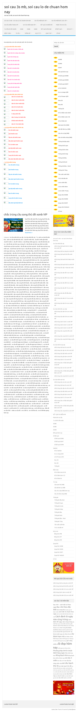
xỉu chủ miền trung (14, 164)
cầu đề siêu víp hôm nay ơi (17, 248)
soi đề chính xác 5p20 (20, 396)
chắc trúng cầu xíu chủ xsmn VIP (63, 382)
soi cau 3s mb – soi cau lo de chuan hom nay (17, 20)
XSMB (21, 29)
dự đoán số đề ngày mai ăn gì (59, 640)
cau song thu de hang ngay (33, 255)
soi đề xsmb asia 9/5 (23, 406)
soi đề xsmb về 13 (14, 408)
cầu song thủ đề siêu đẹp (11, 264)
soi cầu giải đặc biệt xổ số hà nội (29, 378)
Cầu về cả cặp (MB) (63, 133)
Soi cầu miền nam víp (29, 24)
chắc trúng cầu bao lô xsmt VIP (62, 347)
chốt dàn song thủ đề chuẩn (15, 267)
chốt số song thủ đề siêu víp (26, 271)
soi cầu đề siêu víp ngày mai (11, 353)
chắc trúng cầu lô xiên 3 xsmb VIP (63, 324)
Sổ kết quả (58, 29)
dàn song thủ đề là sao (22, 292)
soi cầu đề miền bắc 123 (30, 328)
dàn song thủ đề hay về (36, 287)
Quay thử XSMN (63, 199)
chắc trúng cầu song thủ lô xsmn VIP (64, 410)
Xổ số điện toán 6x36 (64, 112)
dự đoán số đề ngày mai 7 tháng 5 (65, 638)
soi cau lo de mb (20, 383)
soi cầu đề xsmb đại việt (23, 374)
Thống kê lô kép (63, 153)
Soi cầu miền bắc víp (41, 20)
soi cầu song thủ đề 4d (16, 387)
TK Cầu (18, 33)
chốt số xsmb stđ (39, 271)
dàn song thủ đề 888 (9, 280)
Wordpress (72, 709)
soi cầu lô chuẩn (60, 676)
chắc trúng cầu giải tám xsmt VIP (63, 356)
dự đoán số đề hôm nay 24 (34, 305)
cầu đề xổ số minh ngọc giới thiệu (21, 253)
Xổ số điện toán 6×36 (60, 472)
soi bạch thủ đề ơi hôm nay (15, 312)
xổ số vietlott (62, 88)
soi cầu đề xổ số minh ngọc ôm (12, 367)
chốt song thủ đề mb (32, 273)
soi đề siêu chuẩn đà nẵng (11, 403)
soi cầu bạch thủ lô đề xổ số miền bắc (35, 317)
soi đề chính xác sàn (13, 399)
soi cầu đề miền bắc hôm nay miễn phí (16, 330)
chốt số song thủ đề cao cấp (24, 269)
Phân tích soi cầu (61, 24)
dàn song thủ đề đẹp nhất (38, 285)
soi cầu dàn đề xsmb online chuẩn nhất (63, 671)
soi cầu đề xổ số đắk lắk (18, 362)
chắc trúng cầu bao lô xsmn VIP (62, 385)
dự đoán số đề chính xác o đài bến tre (16, 305)
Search (56, 46)
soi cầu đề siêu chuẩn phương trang (25, 351)
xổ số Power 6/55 (63, 96)
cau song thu (21, 255)
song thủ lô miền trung (15, 198)
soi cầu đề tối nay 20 (38, 353)
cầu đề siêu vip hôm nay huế (28, 246)
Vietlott (69, 29)
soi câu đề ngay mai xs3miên (12, 349)
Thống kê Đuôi (62, 162)
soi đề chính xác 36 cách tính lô (24, 394)
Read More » (28, 232)
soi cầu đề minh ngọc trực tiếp (18, 339)
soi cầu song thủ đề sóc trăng (17, 390)
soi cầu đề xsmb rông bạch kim (39, 374)
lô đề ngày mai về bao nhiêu (64, 648)
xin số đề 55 (24, 410)
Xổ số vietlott (58, 450)
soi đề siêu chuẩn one (25, 403)
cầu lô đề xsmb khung (66, 623)
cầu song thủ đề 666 (25, 257)
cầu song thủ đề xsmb (25, 264)
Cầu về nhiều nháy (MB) (65, 137)
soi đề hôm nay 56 (36, 399)
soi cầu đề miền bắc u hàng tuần (37, 330)
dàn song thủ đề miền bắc (38, 294)
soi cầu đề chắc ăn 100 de (31, 319)
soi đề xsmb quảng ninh (36, 406)
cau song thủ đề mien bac (42, 262)
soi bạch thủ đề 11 (32, 310)
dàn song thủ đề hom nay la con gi (39, 289)
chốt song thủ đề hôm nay (18, 273)
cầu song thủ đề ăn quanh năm (40, 257)
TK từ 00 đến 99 (62, 178)
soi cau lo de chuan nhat (34, 380)
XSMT (60, 67)
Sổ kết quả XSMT (63, 84)
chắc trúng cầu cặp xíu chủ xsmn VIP (64, 388)
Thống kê (27, 33)
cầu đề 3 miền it (8, 241)
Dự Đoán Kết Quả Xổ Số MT (63, 631)
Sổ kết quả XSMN (63, 80)
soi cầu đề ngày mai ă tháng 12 (34, 344)
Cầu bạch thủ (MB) (63, 125)
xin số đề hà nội (33, 410)
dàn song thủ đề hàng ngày (21, 287)
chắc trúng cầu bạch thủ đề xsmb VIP (63, 586)
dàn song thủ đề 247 (29, 278)
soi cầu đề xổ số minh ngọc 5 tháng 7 (21, 365)
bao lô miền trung (14, 193)
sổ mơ (58, 33)
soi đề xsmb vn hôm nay (26, 408)
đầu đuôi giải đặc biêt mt (16, 202)
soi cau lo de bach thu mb (20, 380)
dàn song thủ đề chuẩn (23, 282)
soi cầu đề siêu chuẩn (35, 349)
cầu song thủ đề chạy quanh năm (13, 260)
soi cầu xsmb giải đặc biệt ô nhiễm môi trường (35, 392)
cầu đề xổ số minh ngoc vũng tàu (40, 253)
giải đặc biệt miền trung (15, 188)
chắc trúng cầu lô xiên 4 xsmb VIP (63, 327)
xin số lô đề (68, 677)
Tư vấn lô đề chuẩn (10, 29)
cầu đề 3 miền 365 (29, 239)
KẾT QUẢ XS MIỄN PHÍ (46, 24)
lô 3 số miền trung (14, 183)
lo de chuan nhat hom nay (27, 308)
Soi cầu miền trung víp (11, 24)
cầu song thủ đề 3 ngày (12, 257)
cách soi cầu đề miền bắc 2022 (15, 239)
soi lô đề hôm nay (39, 408)
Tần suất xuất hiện (63, 174)
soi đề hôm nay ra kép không (17, 401)
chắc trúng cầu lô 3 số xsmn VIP (62, 397)
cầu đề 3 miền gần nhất (41, 239)
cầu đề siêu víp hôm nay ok (32, 248)
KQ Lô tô (38, 33)
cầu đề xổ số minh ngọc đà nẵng (24, 251)
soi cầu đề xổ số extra (31, 362)
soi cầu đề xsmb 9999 (31, 371)
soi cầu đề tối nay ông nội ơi (39, 358)
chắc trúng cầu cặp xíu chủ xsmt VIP (64, 350)
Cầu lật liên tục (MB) (64, 129)
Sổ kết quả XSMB (63, 75)
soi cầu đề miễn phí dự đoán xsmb (32, 333)
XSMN (35, 29)
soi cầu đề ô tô (25, 349)
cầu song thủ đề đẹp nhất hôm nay (24, 262)
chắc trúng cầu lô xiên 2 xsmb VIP (63, 321)
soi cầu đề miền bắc (18, 328)
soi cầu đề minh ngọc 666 (26, 335)
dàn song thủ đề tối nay (17, 301)
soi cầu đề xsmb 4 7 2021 (17, 371)
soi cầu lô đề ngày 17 (20, 385)
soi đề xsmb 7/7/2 (12, 406)
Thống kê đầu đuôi (63, 141)
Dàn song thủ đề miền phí (28, 296)
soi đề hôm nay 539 (25, 399)
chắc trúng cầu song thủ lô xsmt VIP (64, 376)
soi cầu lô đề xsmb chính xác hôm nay (37, 385)
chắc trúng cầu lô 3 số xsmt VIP (62, 359)
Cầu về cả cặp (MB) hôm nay (62, 490)
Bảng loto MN (58, 540)
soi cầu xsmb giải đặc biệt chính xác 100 (37, 390)
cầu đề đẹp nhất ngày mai (30, 241)
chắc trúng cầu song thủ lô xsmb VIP (64, 336)
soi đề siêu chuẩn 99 (43, 401)
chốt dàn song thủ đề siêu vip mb (33, 267)
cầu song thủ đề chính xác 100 (31, 260)
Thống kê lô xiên (63, 149)
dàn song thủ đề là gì (10, 292)
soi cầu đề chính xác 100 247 (29, 324)
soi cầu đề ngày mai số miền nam (39, 346)
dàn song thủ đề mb (35, 292)
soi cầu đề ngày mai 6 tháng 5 (20, 342)
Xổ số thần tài (62, 121)
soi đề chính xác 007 (9, 394)
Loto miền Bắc (62, 182)
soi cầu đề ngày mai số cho (22, 346)
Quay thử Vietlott (63, 207)
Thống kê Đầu (62, 158)
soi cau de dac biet (18, 319)
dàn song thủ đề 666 (42, 278)
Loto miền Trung (63, 190)
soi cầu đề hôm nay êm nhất (33, 326)
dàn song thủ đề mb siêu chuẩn (22, 294)
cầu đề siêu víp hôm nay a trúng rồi (15, 244)
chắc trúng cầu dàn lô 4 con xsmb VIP (63, 589)
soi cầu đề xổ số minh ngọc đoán (40, 365)
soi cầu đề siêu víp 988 (42, 351)
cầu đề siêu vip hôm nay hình (12, 246)
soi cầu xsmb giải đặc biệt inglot (13, 392)
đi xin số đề (16, 308)
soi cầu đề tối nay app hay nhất (21, 355)
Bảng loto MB (58, 533)
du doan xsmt (61, 629)
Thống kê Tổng (62, 170)
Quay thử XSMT (63, 203)
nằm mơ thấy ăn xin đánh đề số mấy (16, 310)
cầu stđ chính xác (36, 264)
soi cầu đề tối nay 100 (26, 353)
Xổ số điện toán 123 (64, 117)
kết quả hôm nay (46, 29)
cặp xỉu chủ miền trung (15, 174)
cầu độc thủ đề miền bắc (10, 255)
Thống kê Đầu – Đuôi (64, 166)
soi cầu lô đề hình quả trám (33, 383)
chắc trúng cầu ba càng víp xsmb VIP (64, 251)
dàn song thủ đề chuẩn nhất (37, 282)
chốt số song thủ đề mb (39, 269)
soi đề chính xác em (32, 396)
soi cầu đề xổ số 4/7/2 (20, 360)
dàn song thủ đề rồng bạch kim (14, 298)
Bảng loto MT (58, 536)
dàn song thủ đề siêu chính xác (32, 298)
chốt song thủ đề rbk (35, 276)
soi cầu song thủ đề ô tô (29, 387)
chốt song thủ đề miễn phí (22, 276)
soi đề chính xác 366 (39, 394)
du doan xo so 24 (67, 625)
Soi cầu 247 (61, 660)
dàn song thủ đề (18, 278)
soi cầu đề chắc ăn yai (29, 321)
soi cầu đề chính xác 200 (17, 326)
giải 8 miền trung (13, 169)
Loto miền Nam (63, 186)
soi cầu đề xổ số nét (27, 367)
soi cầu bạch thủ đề (65, 666)
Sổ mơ (60, 211)
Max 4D (60, 104)
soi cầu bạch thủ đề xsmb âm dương (19, 314)
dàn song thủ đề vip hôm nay (29, 303)
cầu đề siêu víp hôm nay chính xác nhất (36, 244)
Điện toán (7, 33)
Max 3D (60, 100)
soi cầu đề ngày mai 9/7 (18, 344)
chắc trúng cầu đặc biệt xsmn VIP (63, 391)
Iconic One (54, 709)
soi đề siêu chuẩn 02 (31, 401)
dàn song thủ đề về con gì (31, 301)
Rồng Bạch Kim (62, 655)
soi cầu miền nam (61, 678)
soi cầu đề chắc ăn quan (15, 321)
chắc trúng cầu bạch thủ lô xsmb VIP (64, 264)
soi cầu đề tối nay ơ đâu (24, 358)
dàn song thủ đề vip (14, 303)
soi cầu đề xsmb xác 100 (10, 376)
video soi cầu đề (16, 410)
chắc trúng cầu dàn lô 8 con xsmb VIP (63, 595)
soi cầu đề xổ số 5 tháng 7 (34, 360)
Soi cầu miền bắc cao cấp (59, 20)
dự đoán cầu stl (67, 634)
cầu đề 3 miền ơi (18, 241)
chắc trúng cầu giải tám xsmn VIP (63, 394)
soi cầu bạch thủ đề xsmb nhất (16, 317)
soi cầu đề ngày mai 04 (33, 339)
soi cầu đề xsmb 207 (35, 369)
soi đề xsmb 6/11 (36, 403)
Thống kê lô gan (63, 145)
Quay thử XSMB (63, 194)
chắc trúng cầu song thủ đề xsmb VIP (25, 214)
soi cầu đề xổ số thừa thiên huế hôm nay (18, 369)
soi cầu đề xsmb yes (23, 376)
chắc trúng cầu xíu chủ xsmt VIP (62, 367)
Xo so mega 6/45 (63, 92)
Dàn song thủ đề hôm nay (22, 289)
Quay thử (48, 33)
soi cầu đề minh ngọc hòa (15, 337)
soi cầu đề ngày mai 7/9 (35, 342)
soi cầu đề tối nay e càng (37, 355)
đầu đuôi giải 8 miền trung (16, 179)
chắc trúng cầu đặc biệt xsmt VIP (63, 353)
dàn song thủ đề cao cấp (38, 280)
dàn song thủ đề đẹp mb (23, 285)
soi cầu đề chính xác (41, 321)
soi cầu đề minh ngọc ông (30, 337)
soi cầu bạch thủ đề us (29, 312)
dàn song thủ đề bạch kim (23, 280)
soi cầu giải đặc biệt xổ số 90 (38, 376)
